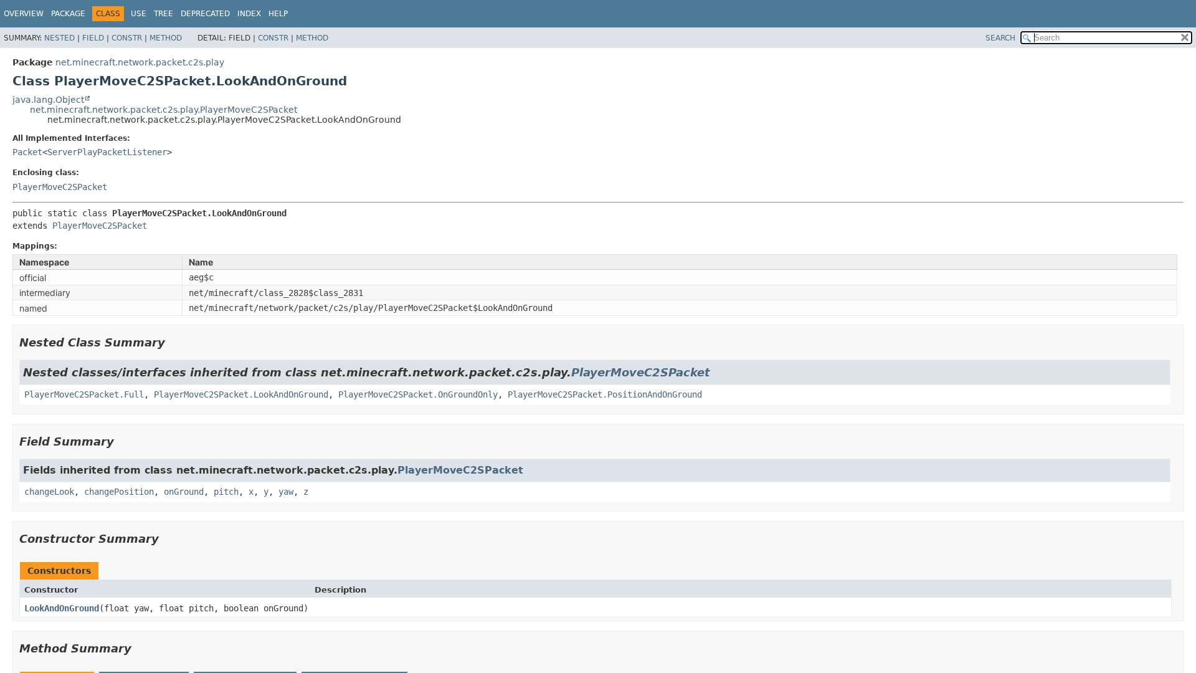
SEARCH (1000, 38)
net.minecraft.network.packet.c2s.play (139, 62)
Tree (163, 13)
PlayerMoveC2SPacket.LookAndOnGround (241, 394)
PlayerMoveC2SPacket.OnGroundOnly (418, 394)
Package (68, 13)
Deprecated (205, 13)
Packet (27, 152)
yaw (285, 492)
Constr (127, 38)
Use (138, 13)
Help (278, 13)
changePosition (119, 492)
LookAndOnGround (61, 608)
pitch (226, 492)
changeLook (49, 492)
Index (249, 13)
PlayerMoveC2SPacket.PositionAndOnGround (605, 394)
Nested (59, 38)
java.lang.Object (48, 100)
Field (93, 38)
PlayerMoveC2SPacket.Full (84, 394)
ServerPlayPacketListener (107, 152)
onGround (184, 492)
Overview (24, 13)
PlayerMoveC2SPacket (59, 187)
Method (166, 38)
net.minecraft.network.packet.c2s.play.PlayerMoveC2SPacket (163, 110)
